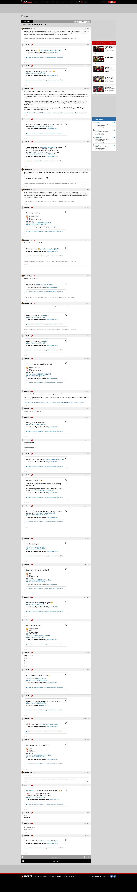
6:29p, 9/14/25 (87, 440)
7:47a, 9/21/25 (87, 597)
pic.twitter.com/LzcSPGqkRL (36, 703)
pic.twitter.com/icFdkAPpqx (48, 841)
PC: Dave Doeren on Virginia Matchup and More (110, 87)
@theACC (39, 513)
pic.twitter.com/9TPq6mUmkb (36, 515)
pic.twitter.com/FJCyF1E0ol (35, 376)
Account (40, 876)
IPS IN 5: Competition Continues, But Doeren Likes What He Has (110, 68)
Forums (36, 2)
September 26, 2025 (52, 759)
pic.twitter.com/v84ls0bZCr (45, 285)
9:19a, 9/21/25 (87, 620)
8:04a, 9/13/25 (87, 207)
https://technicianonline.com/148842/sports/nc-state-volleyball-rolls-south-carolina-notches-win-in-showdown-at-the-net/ (55, 113)
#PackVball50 (31, 154)
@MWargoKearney (48, 147)
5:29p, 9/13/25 (87, 240)
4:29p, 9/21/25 (87, 652)
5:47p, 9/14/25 (87, 408)
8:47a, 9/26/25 (87, 772)
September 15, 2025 (52, 517)
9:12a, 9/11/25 (87, 88)
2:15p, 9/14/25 (87, 391)
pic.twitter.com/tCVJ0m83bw (48, 724)
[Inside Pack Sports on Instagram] (114, 876)
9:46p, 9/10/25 (87, 28)
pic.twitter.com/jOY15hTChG (36, 224)
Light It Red (28, 16)
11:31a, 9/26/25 (86, 785)
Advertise (45, 876)
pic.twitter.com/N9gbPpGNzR (36, 680)
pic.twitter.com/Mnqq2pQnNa (53, 459)
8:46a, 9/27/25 (87, 835)
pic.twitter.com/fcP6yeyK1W (44, 490)
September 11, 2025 (52, 52)
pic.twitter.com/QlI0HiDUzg (35, 797)
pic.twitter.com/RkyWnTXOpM (36, 549)
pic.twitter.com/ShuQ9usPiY (49, 249)
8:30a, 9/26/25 (87, 739)
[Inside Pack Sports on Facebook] (111, 876)
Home (35, 876)
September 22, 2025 (52, 682)
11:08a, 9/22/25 (86, 669)
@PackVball (30, 790)
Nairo (102, 131)
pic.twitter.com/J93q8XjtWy (43, 126)
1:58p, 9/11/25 (87, 141)
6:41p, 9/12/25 (87, 169)
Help (50, 876)
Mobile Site (73, 876)
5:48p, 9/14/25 (87, 417)
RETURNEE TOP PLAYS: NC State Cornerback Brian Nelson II (109, 78)
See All (112, 43)
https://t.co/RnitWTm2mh (37, 679)
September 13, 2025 (52, 227)
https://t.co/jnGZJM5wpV (36, 580)
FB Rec (57, 2)
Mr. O (102, 146)
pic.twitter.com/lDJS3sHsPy (35, 757)
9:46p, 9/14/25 (87, 474)
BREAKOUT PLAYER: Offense (109, 56)
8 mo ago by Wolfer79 (40, 26)
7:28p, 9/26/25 (87, 812)
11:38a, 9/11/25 (86, 119)
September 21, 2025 (52, 607)
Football (52, 2)
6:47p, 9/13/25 (87, 303)
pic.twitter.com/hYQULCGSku (46, 154)
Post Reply (27, 21)
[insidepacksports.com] (27, 1)
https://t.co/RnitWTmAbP (37, 547)
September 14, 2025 (52, 378)
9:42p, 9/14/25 (87, 453)
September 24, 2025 (52, 726)
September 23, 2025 (44, 705)
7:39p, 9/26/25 (87, 823)
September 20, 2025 (52, 584)
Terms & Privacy (60, 876)
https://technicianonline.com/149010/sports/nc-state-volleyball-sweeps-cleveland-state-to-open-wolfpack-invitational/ (54, 402)
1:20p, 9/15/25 (87, 538)
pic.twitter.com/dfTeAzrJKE (35, 604)
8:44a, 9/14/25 (87, 335)
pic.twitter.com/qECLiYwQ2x (36, 424)
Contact (54, 876)
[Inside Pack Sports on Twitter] (108, 876)
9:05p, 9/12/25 (87, 189)
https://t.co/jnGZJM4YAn (36, 223)
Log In (101, 2)
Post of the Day (99, 119)
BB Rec (47, 2)
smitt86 (102, 124)
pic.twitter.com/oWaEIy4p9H (36, 317)
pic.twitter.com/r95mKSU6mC (51, 50)
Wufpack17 (102, 139)
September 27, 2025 (52, 843)
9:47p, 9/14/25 (87, 505)
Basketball (42, 2)
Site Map (68, 876)
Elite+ (72, 2)
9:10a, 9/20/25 (87, 564)
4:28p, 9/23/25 (87, 695)
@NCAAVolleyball (49, 513)
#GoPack (48, 223)
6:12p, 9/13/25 (87, 275)
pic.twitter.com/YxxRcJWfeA (35, 637)
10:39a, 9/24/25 (86, 718)
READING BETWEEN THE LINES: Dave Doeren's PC (110, 47)
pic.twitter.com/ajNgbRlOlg (35, 582)
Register (106, 2)
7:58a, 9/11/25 (87, 44)
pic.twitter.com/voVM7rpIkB (36, 73)
